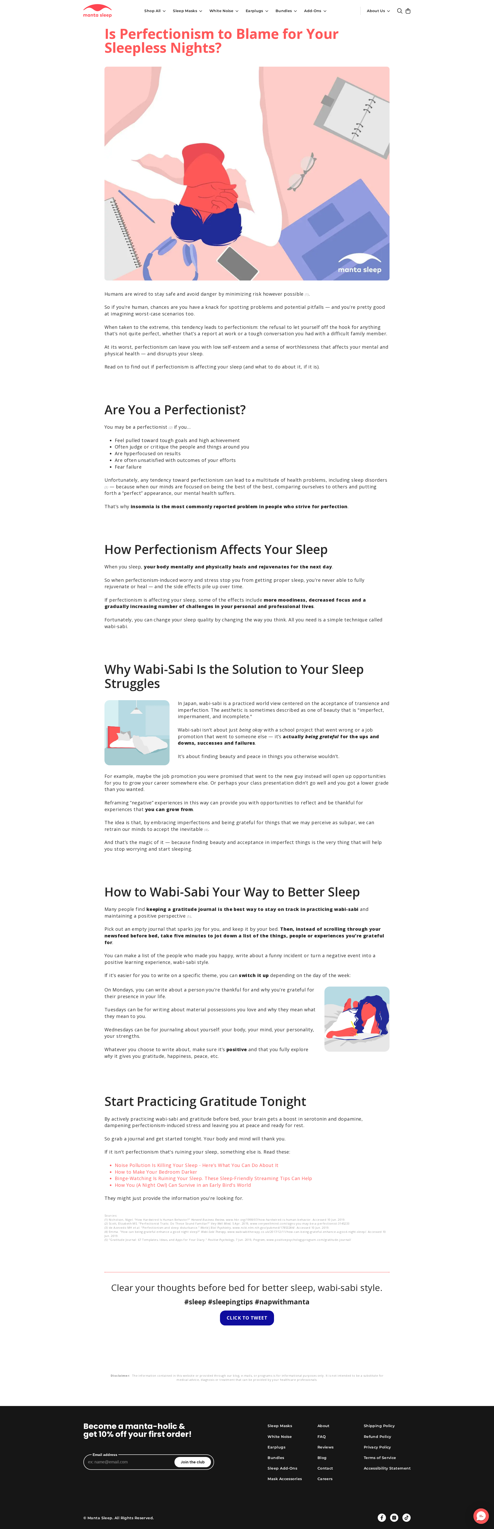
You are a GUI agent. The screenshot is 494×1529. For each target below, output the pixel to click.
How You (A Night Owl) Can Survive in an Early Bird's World (183, 1185)
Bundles (284, 10)
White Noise (221, 10)
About (323, 1425)
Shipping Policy (379, 1425)
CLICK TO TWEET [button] (247, 1318)
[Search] (399, 11)
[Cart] (408, 11)
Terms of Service (380, 1457)
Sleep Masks (185, 10)
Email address (105, 1455)
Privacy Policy (377, 1447)
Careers (325, 1479)
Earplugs (254, 10)
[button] (481, 1516)
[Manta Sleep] (97, 11)
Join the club (193, 1462)
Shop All (152, 10)
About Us (376, 10)
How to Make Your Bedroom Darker (156, 1172)
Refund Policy (377, 1436)
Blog (322, 1457)
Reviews (325, 1447)
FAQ (321, 1436)
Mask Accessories (285, 1479)
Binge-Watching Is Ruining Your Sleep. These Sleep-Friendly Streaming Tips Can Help (213, 1178)
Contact (325, 1468)
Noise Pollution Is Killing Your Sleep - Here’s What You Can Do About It (197, 1165)
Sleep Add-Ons (282, 1468)
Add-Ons (312, 10)
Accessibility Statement (387, 1468)
